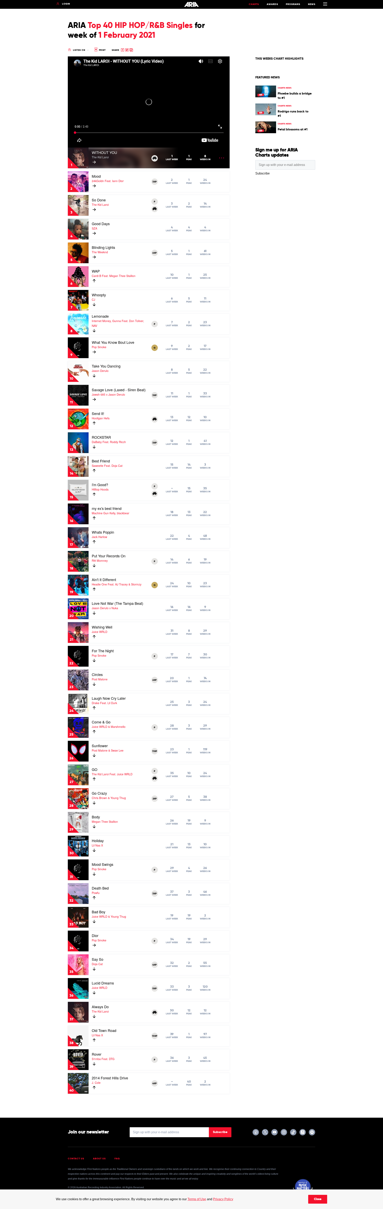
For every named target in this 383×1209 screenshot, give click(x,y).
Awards (272, 4)
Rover (96, 1054)
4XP (154, 965)
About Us (99, 1159)
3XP (154, 182)
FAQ (117, 1159)
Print (102, 50)
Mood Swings (102, 864)
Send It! (98, 413)
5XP (154, 988)
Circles (97, 674)
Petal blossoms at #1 (292, 129)
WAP (96, 271)
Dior (95, 935)
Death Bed (100, 888)
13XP (154, 1036)
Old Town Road (104, 1030)
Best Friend (101, 460)
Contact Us (76, 1159)
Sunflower (100, 745)
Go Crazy (99, 793)
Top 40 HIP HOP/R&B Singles (140, 26)
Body (96, 816)
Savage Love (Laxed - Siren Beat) (119, 389)
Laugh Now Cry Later (109, 698)
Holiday (98, 840)
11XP (154, 751)
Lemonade (100, 316)
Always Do (100, 1006)
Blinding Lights (103, 247)
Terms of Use (197, 1199)
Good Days (101, 223)
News (311, 4)
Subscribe (220, 1132)
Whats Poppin (103, 532)
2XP (155, 799)
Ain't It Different (104, 579)
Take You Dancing (106, 366)
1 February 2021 (126, 35)
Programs (293, 4)
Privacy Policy (223, 1199)
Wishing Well (102, 627)
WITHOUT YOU (104, 152)
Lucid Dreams (103, 982)
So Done (99, 199)
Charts (254, 4)
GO (94, 769)
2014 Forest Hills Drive (110, 1077)
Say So (97, 959)
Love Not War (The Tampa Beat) (117, 603)
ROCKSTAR (101, 437)
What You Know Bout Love (113, 342)
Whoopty (99, 294)
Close (317, 1199)
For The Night (103, 650)
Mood (96, 176)
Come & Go (101, 721)
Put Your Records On (108, 555)
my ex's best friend (106, 508)
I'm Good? (100, 484)
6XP (154, 253)
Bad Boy (98, 911)
